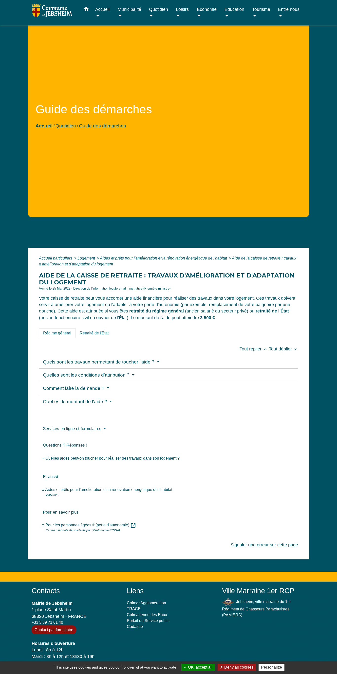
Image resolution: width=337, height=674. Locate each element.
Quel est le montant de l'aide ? (75, 401)
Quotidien (66, 125)
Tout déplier (283, 348)
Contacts (46, 591)
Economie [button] (207, 9)
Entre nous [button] (289, 9)
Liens (135, 591)
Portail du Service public (148, 621)
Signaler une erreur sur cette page (264, 544)
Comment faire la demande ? (74, 388)
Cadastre (135, 626)
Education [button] (234, 9)
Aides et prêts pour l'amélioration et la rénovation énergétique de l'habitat (164, 258)
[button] (86, 10)
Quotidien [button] (158, 9)
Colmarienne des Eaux (147, 615)
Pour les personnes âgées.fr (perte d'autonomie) (90, 525)
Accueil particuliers (56, 258)
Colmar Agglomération (146, 603)
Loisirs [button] (182, 9)
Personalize (271, 667)
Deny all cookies (238, 667)
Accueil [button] (102, 9)
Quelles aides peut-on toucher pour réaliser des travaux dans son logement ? (112, 458)
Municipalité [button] (129, 9)
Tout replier (254, 348)
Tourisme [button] (261, 9)
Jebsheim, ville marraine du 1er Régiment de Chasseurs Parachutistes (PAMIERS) (256, 608)
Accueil (44, 125)
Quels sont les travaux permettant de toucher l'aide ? (99, 361)
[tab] (57, 333)
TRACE (134, 609)
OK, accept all (199, 667)
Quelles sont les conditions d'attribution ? (87, 375)
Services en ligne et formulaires (73, 428)
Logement (86, 258)
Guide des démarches (102, 125)
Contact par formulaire (54, 630)
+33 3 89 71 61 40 (47, 622)
